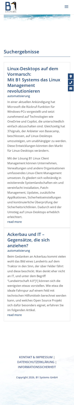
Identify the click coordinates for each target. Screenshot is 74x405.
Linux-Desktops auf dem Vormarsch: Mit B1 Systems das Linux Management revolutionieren (33, 80)
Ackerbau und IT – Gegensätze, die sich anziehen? (28, 239)
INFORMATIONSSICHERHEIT (37, 367)
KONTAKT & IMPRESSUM (36, 357)
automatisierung (18, 96)
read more (14, 222)
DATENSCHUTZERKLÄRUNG (35, 362)
